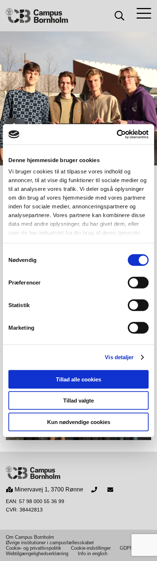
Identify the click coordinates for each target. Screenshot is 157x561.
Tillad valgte (78, 400)
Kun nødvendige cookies (78, 422)
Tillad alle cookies (78, 379)
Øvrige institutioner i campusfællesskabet (50, 542)
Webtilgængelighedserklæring (37, 553)
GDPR (126, 548)
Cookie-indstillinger (91, 548)
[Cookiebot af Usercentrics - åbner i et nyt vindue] (117, 134)
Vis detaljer (119, 357)
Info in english (92, 553)
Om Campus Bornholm (30, 537)
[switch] (138, 282)
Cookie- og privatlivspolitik (33, 548)
